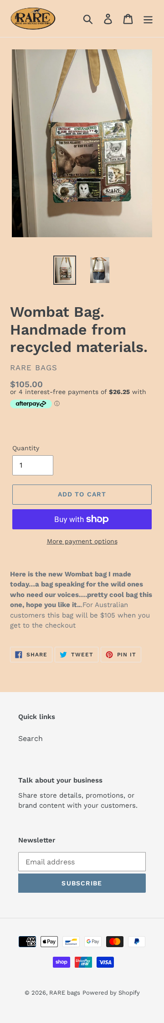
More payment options (82, 541)
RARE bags (64, 992)
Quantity (25, 448)
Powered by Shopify (111, 992)
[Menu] (148, 18)
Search (30, 738)
